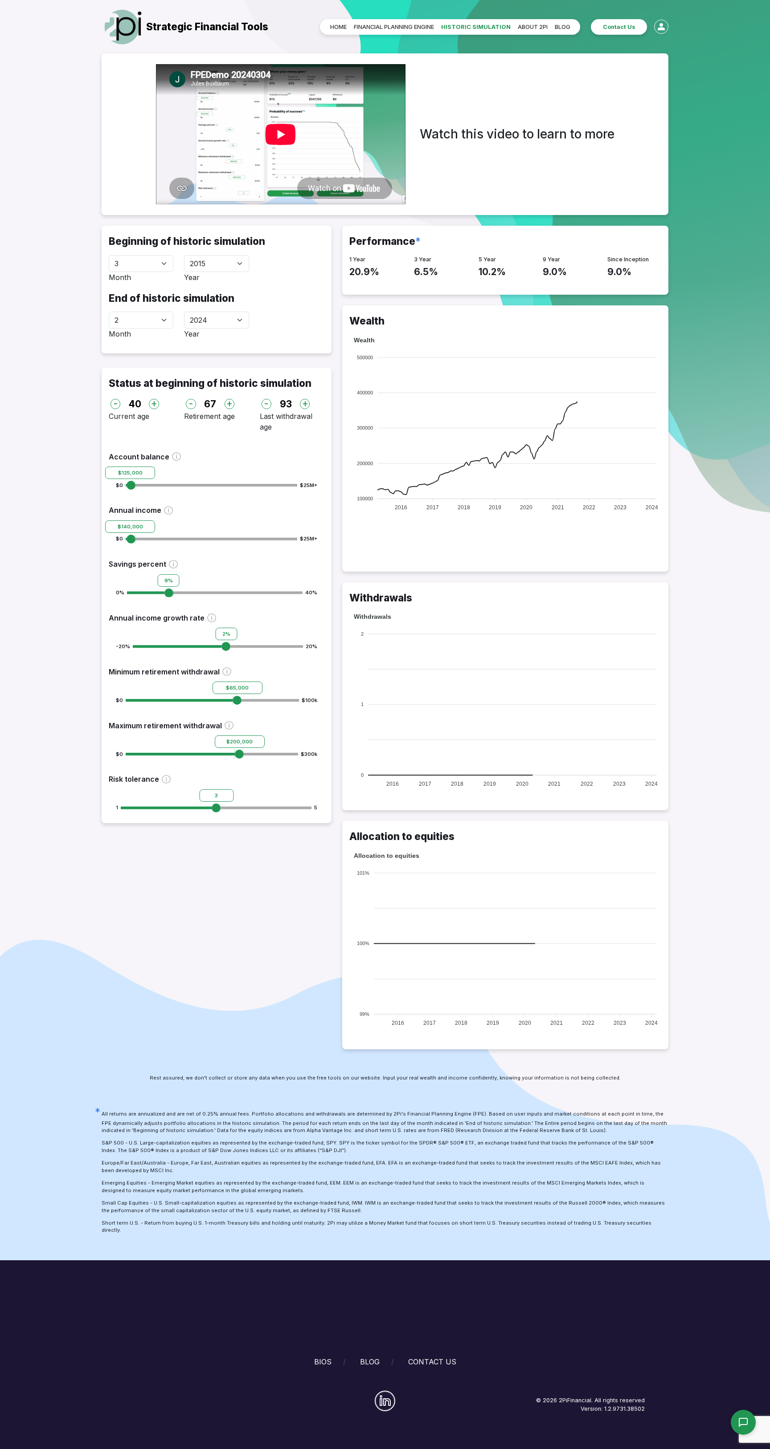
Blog (562, 27)
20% (311, 646)
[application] (505, 424)
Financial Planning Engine (394, 27)
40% (311, 592)
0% (120, 592)
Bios (323, 1361)
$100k (309, 700)
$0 (119, 485)
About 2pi (533, 27)
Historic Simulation (476, 27)
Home (338, 27)
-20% (123, 646)
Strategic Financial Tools (207, 26)
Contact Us (619, 27)
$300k (309, 754)
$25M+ (308, 485)
